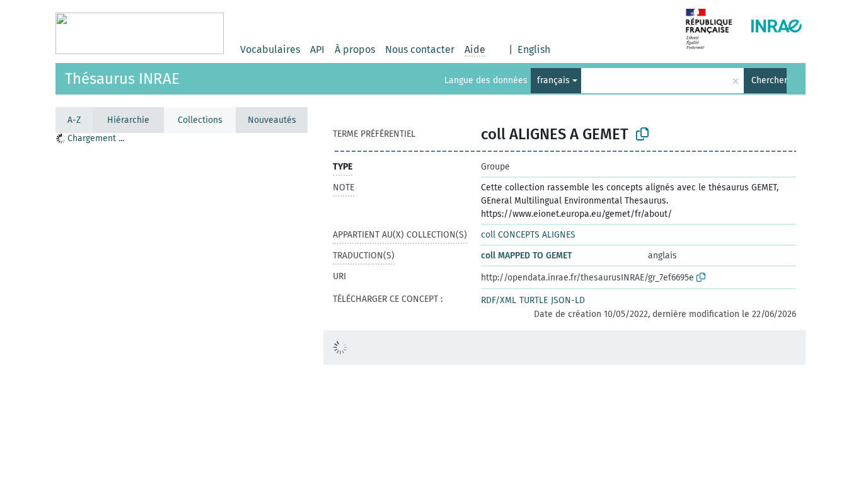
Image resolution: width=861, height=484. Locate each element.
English (533, 49)
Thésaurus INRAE (122, 79)
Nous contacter (419, 49)
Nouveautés (272, 120)
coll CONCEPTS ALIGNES (528, 234)
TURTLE (533, 300)
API (317, 49)
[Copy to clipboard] (642, 134)
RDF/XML (498, 300)
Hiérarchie (128, 120)
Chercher (769, 80)
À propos (355, 49)
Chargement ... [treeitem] (95, 138)
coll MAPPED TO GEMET (526, 255)
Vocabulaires (270, 49)
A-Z (74, 120)
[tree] (181, 139)
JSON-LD (568, 300)
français (553, 80)
